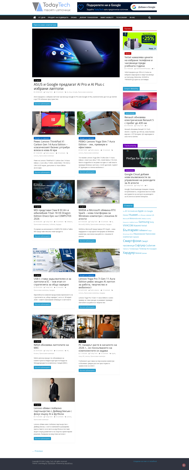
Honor (125, 215)
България (130, 230)
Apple (113, 353)
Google (75, 92)
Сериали (136, 237)
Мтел (131, 234)
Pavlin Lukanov (49, 153)
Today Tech (48, 92)
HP (67, 351)
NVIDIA (87, 224)
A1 (126, 211)
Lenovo (36, 156)
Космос (36, 353)
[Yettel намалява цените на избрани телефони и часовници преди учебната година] (140, 34)
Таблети (126, 249)
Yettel (144, 225)
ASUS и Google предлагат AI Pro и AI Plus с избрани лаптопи (69, 86)
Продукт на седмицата (58, 17)
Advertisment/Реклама (143, 69)
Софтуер (140, 245)
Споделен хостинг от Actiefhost (145, 461)
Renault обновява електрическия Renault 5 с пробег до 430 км (139, 120)
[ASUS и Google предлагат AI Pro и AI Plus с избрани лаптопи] (76, 30)
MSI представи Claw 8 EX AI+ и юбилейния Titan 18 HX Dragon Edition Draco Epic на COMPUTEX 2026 (52, 214)
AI (67, 92)
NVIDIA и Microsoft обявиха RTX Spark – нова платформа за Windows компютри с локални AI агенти (98, 214)
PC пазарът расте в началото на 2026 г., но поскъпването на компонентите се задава (98, 347)
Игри (150, 231)
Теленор (142, 249)
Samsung (144, 221)
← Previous (37, 451)
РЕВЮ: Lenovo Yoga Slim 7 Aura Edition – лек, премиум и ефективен (97, 144)
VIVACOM (128, 225)
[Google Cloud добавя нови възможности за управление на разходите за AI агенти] (140, 150)
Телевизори (134, 249)
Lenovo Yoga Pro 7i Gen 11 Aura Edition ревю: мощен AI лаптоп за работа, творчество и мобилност (97, 283)
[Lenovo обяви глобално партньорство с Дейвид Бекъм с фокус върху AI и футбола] (53, 379)
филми (144, 253)
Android (133, 211)
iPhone (143, 215)
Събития (52, 224)
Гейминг (69, 222)
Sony (152, 222)
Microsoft (82, 224)
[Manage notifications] (184, 465)
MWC (140, 219)
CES (145, 211)
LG (153, 215)
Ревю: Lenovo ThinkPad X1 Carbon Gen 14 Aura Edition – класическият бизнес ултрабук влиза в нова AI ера (52, 146)
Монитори (126, 234)
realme (131, 222)
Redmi (136, 222)
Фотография (152, 249)
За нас (132, 17)
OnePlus (148, 218)
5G (124, 211)
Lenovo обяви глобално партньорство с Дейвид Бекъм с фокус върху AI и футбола (53, 410)
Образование (139, 234)
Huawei (133, 214)
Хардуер (58, 224)
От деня (41, 17)
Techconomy (121, 17)
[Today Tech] (51, 3)
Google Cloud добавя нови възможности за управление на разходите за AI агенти (140, 178)
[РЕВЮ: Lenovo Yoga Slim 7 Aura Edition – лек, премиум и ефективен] (98, 112)
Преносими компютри (85, 92)
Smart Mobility (106, 17)
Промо (74, 17)
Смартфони (132, 241)
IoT (139, 215)
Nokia (144, 219)
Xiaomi (137, 225)
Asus (70, 92)
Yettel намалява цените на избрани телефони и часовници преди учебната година (139, 61)
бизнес (138, 253)
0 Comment (59, 92)
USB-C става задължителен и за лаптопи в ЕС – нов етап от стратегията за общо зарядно (52, 281)
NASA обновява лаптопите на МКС (51, 346)
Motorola (134, 218)
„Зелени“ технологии (88, 17)
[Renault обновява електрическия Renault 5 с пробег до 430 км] (140, 93)
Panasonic (126, 222)
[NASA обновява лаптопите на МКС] (53, 316)
